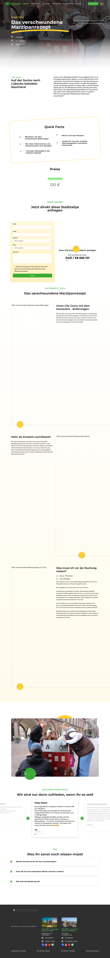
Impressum (17, 926)
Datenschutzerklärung (29, 926)
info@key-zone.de (50, 941)
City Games (46, 4)
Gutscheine (94, 4)
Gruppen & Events (68, 4)
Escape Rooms (35, 4)
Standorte (26, 4)
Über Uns (79, 4)
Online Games (56, 4)
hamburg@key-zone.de (71, 941)
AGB (12, 926)
